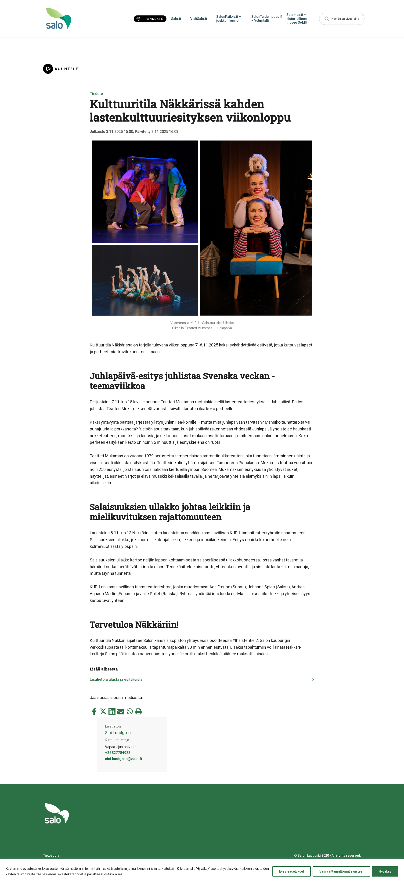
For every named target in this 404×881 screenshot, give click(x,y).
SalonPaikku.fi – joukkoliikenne (228, 18)
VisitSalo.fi (198, 19)
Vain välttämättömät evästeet (341, 871)
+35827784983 (117, 752)
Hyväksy (385, 871)
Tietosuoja (51, 855)
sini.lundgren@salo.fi (123, 759)
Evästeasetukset (291, 871)
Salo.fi (176, 19)
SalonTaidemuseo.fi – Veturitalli (266, 18)
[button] (341, 18)
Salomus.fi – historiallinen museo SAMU (296, 19)
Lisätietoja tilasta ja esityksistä (116, 679)
